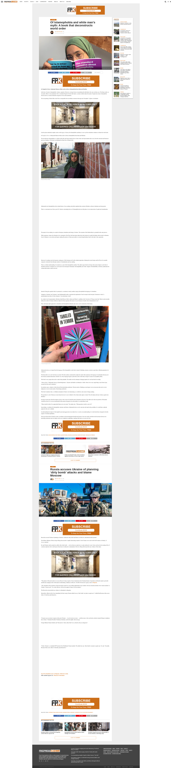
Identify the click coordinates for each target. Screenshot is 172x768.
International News (54, 712)
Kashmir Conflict (107, 750)
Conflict (126, 748)
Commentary (43, 1)
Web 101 (56, 1)
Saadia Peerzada (59, 31)
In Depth (26, 1)
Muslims (70, 435)
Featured (57, 435)
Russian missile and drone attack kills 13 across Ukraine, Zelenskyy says (98, 733)
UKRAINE (72, 712)
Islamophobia (63, 435)
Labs (37, 1)
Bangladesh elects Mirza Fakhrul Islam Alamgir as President (74, 733)
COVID (127, 750)
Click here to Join (64, 673)
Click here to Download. (59, 675)
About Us (62, 1)
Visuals (32, 1)
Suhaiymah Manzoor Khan (78, 435)
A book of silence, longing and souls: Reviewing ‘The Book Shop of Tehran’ (50, 455)
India (122, 748)
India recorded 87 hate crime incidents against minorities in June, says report (75, 455)
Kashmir (117, 748)
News (21, 1)
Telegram (95, 582)
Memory (50, 1)
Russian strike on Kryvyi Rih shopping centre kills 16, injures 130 (50, 733)
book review (52, 435)
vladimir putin (78, 712)
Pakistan (122, 750)
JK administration (107, 753)
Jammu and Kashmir (107, 748)
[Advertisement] (75, 194)
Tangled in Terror (90, 435)
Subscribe (68, 1)
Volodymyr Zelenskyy (87, 712)
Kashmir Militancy (115, 750)
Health (130, 750)
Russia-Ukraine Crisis (64, 712)
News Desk (58, 478)
